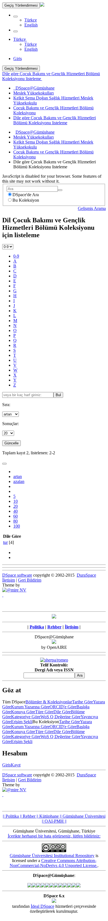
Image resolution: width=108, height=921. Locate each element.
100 (16, 526)
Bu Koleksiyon (25, 200)
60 (15, 516)
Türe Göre (44, 711)
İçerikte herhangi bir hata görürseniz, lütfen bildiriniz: (54, 836)
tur (5, 542)
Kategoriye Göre (25, 716)
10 (15, 501)
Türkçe (30, 20)
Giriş (6, 765)
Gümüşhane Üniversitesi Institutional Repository (52, 855)
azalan (18, 481)
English (31, 25)
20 (15, 506)
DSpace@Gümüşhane (35, 132)
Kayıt (15, 765)
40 (15, 511)
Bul (58, 395)
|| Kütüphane (47, 816)
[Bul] (60, 190)
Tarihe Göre (82, 701)
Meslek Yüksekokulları (33, 137)
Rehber (54, 627)
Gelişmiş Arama (92, 208)
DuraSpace (86, 575)
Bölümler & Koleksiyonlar (48, 701)
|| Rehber (27, 816)
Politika (37, 627)
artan (17, 476)
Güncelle (11, 443)
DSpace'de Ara (25, 194)
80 (15, 521)
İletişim (8, 580)
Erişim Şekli (21, 721)
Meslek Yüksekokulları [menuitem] (33, 93)
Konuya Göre (23, 711)
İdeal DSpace (42, 906)
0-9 (16, 256)
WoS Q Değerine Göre (60, 716)
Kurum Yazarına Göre (30, 706)
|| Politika (11, 816)
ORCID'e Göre (63, 706)
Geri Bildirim (29, 580)
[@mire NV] (14, 590)
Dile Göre (62, 711)
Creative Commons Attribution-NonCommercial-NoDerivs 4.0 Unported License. (53, 863)
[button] (15, 16)
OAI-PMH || (54, 821)
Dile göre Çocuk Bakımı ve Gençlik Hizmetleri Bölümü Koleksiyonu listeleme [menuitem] (54, 120)
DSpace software (17, 575)
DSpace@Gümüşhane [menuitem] (34, 88)
